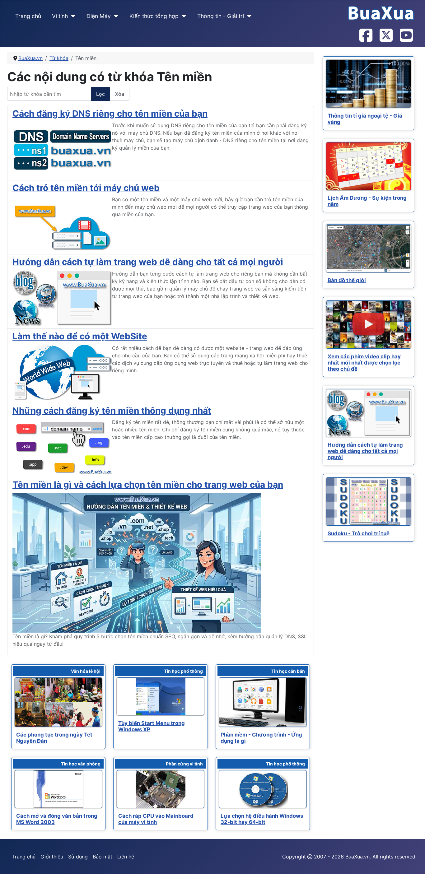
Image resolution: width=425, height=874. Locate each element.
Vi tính (60, 16)
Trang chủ (28, 16)
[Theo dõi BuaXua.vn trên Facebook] (365, 36)
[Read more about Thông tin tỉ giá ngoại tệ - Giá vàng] (368, 84)
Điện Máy (98, 16)
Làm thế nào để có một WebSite (79, 336)
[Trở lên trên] (414, 862)
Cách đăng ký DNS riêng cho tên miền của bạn (110, 113)
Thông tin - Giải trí (220, 16)
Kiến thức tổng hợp (154, 16)
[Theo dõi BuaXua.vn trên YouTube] (406, 36)
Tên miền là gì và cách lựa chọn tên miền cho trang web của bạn (147, 484)
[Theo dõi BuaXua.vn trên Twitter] (386, 36)
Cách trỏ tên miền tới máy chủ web (86, 188)
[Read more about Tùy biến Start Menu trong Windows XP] (160, 696)
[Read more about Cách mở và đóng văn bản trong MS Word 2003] (58, 789)
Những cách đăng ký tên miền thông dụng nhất (111, 410)
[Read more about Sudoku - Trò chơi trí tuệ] (368, 501)
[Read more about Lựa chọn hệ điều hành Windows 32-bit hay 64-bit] (262, 789)
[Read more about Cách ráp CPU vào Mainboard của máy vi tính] (160, 789)
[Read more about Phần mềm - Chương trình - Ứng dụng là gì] (262, 702)
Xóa (119, 94)
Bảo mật (102, 856)
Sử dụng (78, 856)
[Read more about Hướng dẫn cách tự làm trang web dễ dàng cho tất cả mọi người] (368, 413)
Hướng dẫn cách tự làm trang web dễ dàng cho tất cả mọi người (147, 262)
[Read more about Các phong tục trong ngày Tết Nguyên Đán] (58, 702)
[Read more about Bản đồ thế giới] (368, 248)
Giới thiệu (51, 856)
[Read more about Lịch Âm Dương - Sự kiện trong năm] (368, 166)
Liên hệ (125, 856)
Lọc (100, 94)
